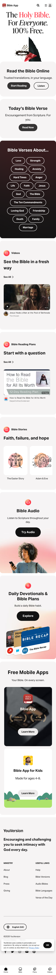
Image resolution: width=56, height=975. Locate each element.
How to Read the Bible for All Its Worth (30, 397)
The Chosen (14, 316)
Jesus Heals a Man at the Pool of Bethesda (30, 312)
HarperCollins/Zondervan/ (20, 401)
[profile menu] (48, 5)
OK (47, 945)
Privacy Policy (34, 947)
